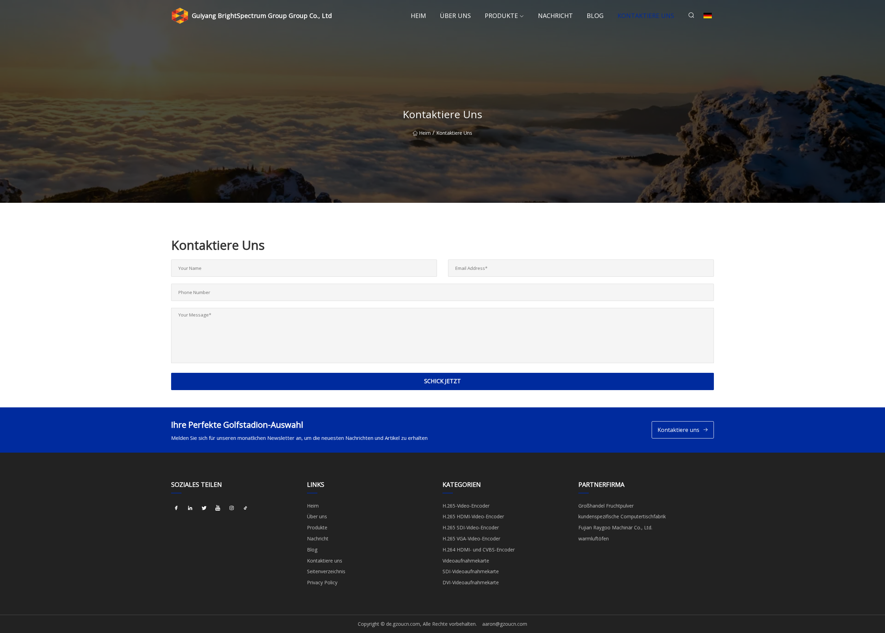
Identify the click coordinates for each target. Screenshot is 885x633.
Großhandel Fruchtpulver (606, 505)
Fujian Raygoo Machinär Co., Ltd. (615, 527)
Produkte (501, 15)
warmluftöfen (593, 538)
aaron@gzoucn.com (504, 624)
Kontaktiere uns (645, 15)
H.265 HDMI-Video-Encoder (473, 516)
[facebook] (176, 508)
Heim (418, 15)
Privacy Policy (322, 582)
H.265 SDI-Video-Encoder (470, 527)
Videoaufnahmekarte (465, 560)
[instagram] (231, 508)
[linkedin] (190, 508)
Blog (595, 15)
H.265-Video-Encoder (466, 505)
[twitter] (204, 508)
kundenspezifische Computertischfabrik (622, 516)
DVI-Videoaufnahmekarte (470, 582)
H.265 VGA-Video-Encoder (471, 538)
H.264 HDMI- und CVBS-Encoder (478, 549)
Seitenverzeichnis (326, 571)
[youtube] (218, 508)
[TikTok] (245, 508)
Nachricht (555, 15)
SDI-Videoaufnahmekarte (470, 571)
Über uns (455, 15)
